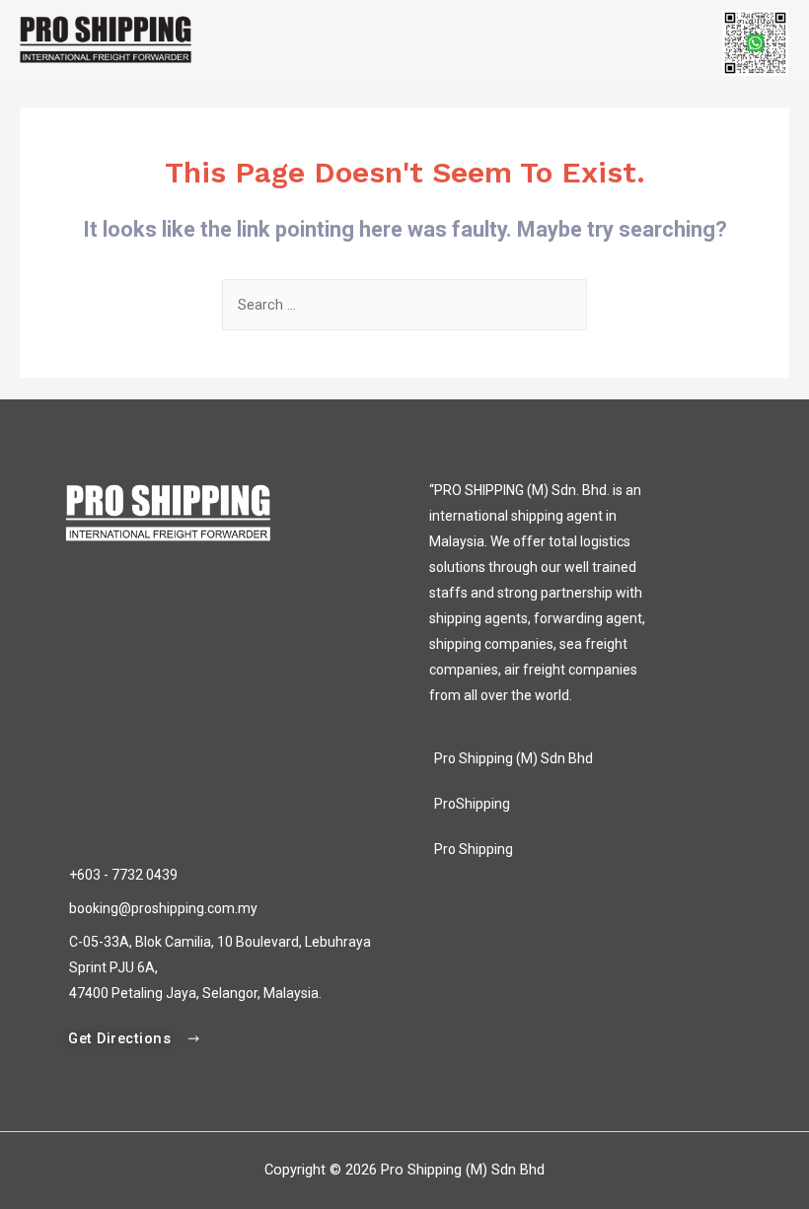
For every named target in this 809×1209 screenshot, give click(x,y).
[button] (134, 1039)
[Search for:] (404, 305)
